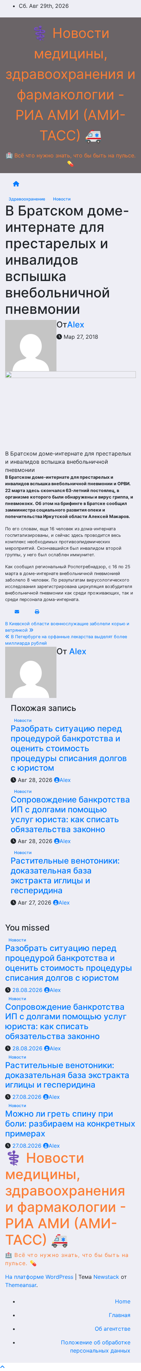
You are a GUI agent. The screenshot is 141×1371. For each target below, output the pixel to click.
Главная (119, 1315)
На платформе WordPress (40, 1276)
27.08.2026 (27, 1096)
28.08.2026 (28, 990)
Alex (75, 325)
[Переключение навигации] (76, 183)
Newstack (106, 1276)
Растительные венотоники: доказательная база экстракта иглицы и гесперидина (65, 875)
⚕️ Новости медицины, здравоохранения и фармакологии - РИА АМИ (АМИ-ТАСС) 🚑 (65, 1198)
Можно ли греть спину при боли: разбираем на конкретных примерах (70, 1123)
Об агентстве (112, 1328)
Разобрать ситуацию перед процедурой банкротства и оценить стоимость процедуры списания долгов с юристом (69, 748)
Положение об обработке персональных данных (95, 1346)
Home (122, 1301)
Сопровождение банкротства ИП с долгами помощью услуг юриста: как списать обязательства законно (70, 814)
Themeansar (20, 1285)
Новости (61, 198)
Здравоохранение (27, 198)
